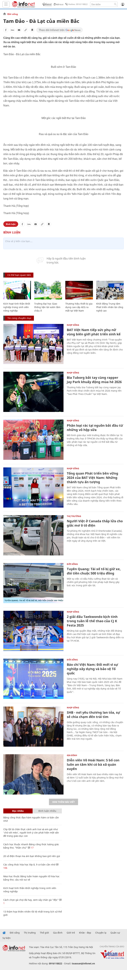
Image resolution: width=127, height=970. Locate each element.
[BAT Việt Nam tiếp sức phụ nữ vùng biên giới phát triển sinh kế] (33, 344)
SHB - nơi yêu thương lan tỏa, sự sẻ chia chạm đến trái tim (93, 714)
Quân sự (115, 933)
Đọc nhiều (18, 810)
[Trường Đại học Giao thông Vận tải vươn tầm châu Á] (48, 290)
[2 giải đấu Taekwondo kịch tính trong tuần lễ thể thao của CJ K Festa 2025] (33, 631)
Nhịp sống (73, 324)
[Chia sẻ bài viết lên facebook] (5, 30)
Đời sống (12, 14)
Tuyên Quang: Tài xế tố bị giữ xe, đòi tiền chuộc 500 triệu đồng (94, 571)
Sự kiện (6, 938)
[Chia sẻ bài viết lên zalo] (12, 30)
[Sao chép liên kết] (25, 30)
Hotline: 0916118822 (78, 4)
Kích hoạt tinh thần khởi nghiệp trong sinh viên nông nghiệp (16, 307)
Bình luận (11, 224)
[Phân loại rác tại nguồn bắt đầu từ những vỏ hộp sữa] (33, 440)
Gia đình (72, 755)
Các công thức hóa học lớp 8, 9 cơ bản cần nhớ (29, 864)
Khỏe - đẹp (85, 933)
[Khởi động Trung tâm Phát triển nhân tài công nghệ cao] (110, 290)
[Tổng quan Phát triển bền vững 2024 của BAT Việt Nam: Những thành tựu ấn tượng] (33, 487)
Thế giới (44, 933)
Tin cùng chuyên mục (19, 318)
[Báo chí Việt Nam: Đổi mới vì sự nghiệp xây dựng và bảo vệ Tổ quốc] (33, 679)
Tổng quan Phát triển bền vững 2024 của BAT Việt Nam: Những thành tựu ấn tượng (92, 477)
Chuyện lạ (100, 933)
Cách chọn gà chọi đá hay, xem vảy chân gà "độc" (31, 899)
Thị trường (74, 516)
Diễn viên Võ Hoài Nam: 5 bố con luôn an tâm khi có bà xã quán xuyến (93, 764)
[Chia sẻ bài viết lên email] (19, 30)
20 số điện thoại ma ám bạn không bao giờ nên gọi (31, 856)
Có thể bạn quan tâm (19, 275)
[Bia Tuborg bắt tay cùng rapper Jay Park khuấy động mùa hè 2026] (33, 392)
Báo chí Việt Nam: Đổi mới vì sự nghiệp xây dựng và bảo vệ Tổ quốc (92, 668)
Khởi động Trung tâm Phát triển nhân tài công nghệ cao (109, 307)
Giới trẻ (71, 933)
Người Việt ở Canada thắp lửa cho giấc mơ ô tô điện (95, 523)
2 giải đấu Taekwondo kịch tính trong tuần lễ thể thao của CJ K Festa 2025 (92, 621)
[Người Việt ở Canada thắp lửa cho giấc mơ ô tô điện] (33, 535)
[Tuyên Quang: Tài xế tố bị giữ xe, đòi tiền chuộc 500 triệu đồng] (33, 583)
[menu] (5, 4)
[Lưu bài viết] (32, 30)
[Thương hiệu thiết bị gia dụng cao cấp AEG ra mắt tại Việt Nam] (79, 290)
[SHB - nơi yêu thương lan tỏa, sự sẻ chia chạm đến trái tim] (33, 727)
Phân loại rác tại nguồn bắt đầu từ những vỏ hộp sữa (95, 427)
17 (32, 847)
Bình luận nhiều (47, 810)
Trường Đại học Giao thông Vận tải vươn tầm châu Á (47, 307)
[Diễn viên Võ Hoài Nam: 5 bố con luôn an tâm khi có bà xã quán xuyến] (33, 774)
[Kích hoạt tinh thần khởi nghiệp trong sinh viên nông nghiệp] (17, 290)
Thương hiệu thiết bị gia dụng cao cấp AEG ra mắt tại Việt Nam (78, 307)
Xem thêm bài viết (63, 801)
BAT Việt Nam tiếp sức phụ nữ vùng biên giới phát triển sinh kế (94, 332)
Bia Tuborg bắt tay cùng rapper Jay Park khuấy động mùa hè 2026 (94, 379)
